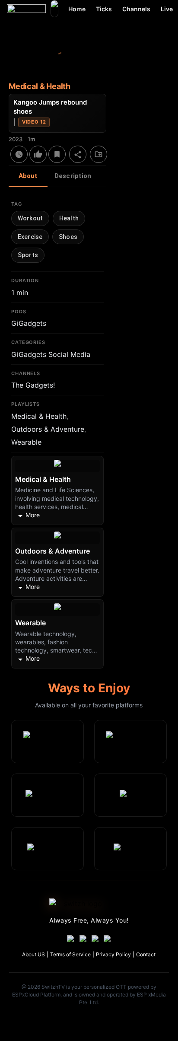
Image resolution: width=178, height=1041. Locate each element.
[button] (30, 218)
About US (33, 954)
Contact (146, 954)
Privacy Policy (113, 954)
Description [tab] (73, 176)
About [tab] (28, 176)
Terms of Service (70, 954)
